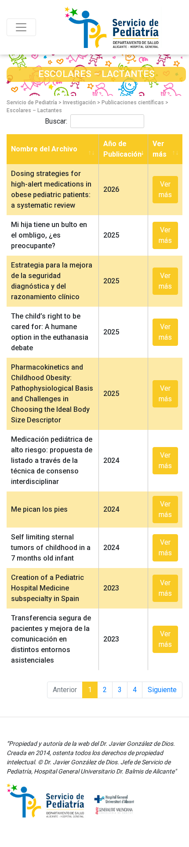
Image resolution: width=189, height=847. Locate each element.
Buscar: (56, 121)
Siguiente (162, 690)
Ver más (160, 148)
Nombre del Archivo (44, 149)
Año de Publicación (122, 148)
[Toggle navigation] (21, 27)
